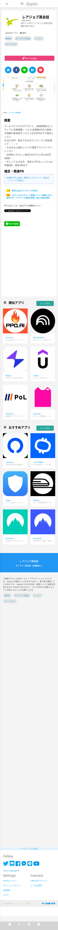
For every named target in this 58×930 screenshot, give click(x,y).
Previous (6, 91)
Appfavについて (10, 880)
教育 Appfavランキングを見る (25, 190)
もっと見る (45, 303)
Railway (36, 500)
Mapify (8, 375)
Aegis (8, 500)
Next (51, 91)
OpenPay (10, 462)
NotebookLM (38, 337)
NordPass (10, 538)
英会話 (8, 38)
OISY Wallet (38, 462)
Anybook (37, 414)
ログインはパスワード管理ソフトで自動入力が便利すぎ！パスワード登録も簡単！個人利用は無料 (29, 196)
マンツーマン (11, 44)
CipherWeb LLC (19, 903)
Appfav (29, 4)
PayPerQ (9, 337)
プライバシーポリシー (12, 885)
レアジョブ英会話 (15, 113)
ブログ (6, 895)
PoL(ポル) (10, 414)
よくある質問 (36, 885)
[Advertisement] (29, 261)
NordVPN (37, 538)
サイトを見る (31, 58)
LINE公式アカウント (39, 880)
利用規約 (7, 890)
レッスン (38, 38)
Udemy (36, 375)
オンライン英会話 (23, 38)
